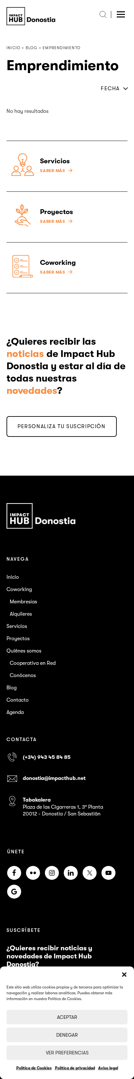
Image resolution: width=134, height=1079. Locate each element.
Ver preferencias (67, 1053)
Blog (12, 688)
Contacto (18, 700)
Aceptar (67, 1017)
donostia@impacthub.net (54, 778)
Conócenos (23, 675)
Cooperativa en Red (33, 663)
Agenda (15, 712)
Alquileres (21, 614)
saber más (52, 170)
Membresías (23, 602)
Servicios (17, 626)
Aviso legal (108, 1068)
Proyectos (18, 639)
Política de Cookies (34, 1068)
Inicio (13, 577)
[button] (124, 974)
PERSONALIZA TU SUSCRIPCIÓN (62, 426)
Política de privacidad (75, 1068)
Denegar (67, 1035)
